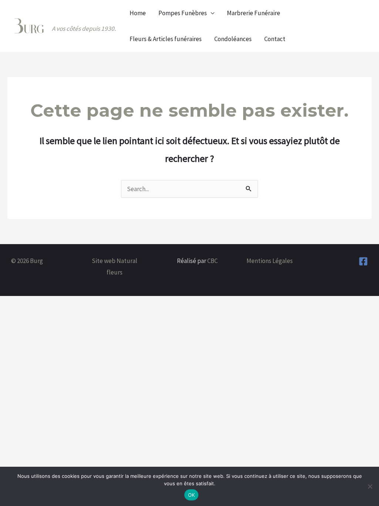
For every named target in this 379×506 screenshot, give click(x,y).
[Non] (369, 486)
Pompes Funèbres (182, 13)
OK (191, 495)
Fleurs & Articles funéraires (166, 39)
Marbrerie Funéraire (253, 13)
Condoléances (233, 39)
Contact (274, 39)
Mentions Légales (269, 261)
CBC (212, 261)
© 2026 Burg (27, 261)
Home (138, 13)
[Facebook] (363, 261)
